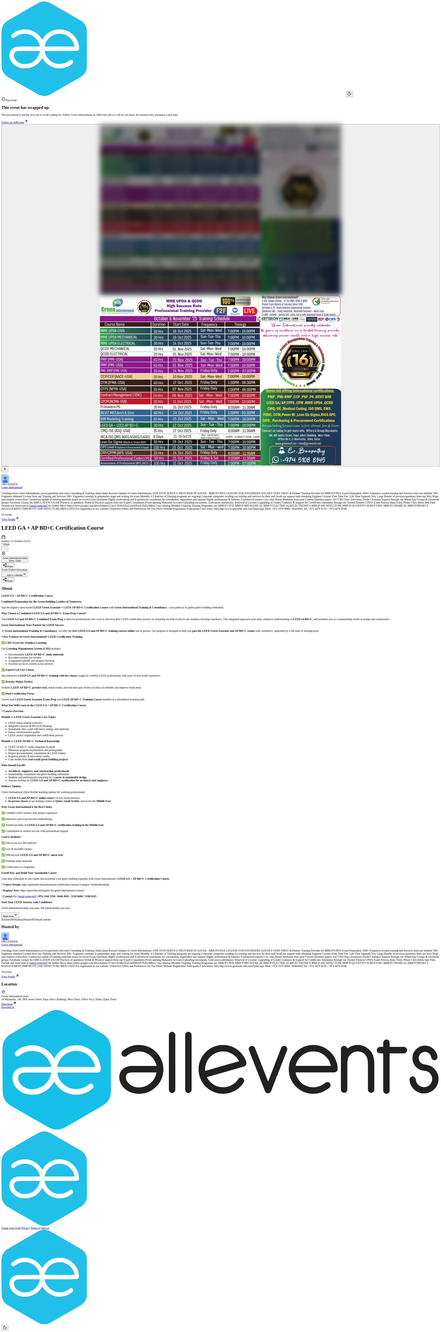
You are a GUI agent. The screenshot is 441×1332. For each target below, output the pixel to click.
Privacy (26, 1228)
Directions (7, 1004)
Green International (11, 487)
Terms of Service (40, 1228)
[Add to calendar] (4, 549)
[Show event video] (4, 469)
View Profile (8, 519)
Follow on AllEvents (12, 122)
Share (10, 566)
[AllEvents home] (173, 95)
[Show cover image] (2, 474)
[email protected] (38, 505)
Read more (8, 916)
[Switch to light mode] (349, 94)
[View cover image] (220, 295)
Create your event (11, 1228)
